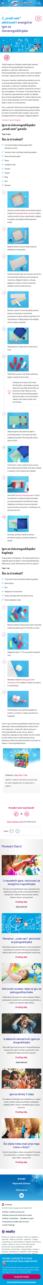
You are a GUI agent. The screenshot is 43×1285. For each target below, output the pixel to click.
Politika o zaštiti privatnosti (13, 1212)
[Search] (39, 3)
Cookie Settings (8, 1225)
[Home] (14, 3)
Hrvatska (8, 1205)
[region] (21, 1269)
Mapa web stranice (21, 1183)
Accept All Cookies (21, 1277)
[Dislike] (27, 814)
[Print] (7, 57)
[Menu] (3, 3)
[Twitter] (17, 831)
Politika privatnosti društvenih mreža (17, 1215)
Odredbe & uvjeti (27, 1218)
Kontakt (21, 1178)
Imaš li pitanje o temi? (15, 821)
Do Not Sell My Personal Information (21, 1282)
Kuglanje (17, 120)
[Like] (16, 814)
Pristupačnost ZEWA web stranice (15, 1222)
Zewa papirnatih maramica (25, 213)
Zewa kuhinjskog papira (25, 495)
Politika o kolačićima (10, 1218)
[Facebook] (11, 831)
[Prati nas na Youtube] (21, 1195)
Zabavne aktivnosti (21, 907)
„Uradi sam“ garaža (8, 120)
